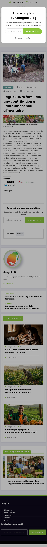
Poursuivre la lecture (23, 38)
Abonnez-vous (32, 31)
